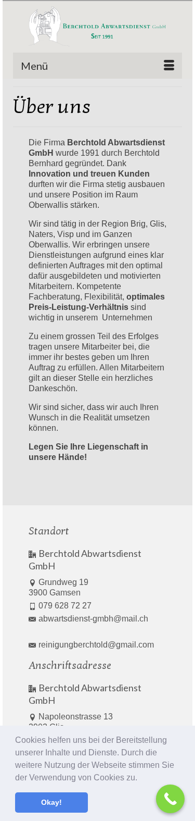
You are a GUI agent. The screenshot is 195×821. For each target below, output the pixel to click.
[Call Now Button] (170, 799)
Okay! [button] (51, 802)
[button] (140, 778)
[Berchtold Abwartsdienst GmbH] (97, 26)
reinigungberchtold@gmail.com (96, 644)
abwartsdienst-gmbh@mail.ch (93, 618)
